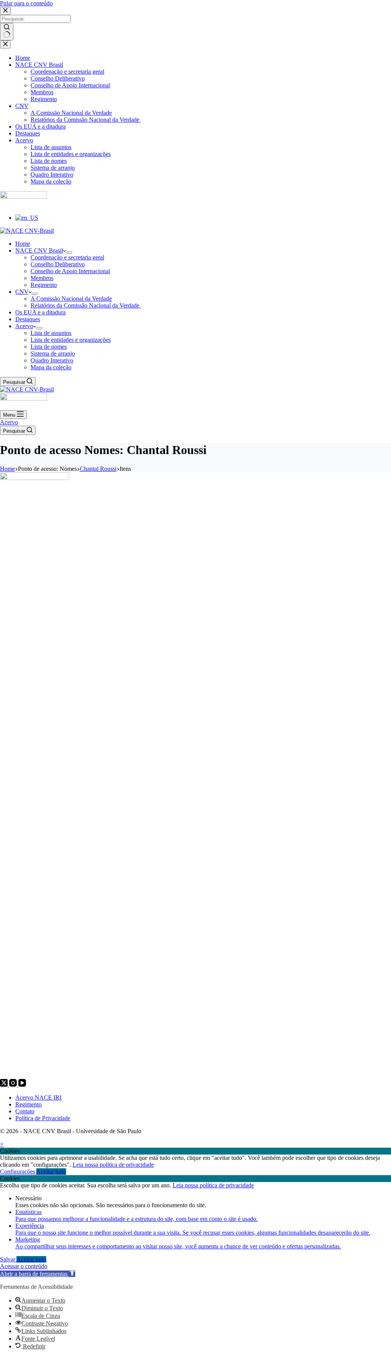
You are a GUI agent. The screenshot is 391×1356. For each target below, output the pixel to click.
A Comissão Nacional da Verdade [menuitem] (71, 113)
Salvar (8, 1259)
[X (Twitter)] (4, 1084)
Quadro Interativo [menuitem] (52, 174)
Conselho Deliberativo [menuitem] (58, 78)
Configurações (18, 1171)
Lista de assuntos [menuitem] (51, 147)
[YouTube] (22, 1084)
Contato (24, 1111)
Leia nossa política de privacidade (113, 1164)
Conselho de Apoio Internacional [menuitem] (70, 85)
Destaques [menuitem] (27, 133)
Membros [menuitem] (42, 92)
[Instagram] (13, 1084)
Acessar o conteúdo (23, 1266)
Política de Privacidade (42, 1118)
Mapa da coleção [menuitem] (51, 181)
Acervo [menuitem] (24, 140)
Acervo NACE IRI (38, 1097)
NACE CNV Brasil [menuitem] (39, 64)
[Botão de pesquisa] (6, 31)
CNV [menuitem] (22, 106)
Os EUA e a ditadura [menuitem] (40, 126)
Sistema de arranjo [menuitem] (53, 167)
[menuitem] (26, 217)
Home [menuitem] (22, 58)
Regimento (28, 1104)
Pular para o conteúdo (26, 3)
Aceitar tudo (51, 1171)
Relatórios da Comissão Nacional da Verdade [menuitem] (86, 119)
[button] (37, 1274)
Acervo (9, 422)
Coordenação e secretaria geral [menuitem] (67, 71)
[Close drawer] (5, 44)
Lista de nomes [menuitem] (49, 161)
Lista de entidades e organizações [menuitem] (71, 154)
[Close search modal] (5, 11)
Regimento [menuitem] (44, 99)
